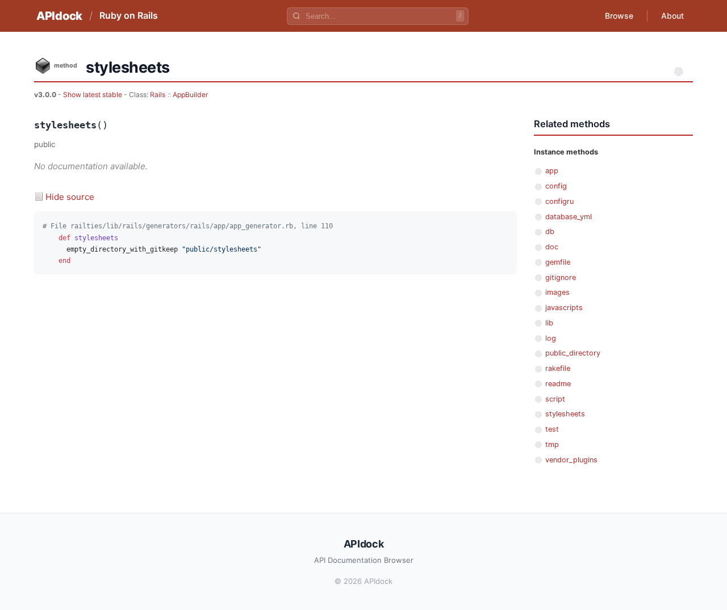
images (557, 292)
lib (549, 323)
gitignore (560, 277)
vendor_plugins (571, 460)
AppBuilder (190, 94)
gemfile (557, 262)
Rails (157, 94)
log (550, 338)
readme (558, 383)
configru (559, 201)
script (555, 399)
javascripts (564, 307)
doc (551, 247)
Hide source (69, 196)
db (549, 231)
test (552, 429)
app (551, 170)
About (672, 15)
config (556, 186)
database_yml (568, 216)
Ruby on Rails (128, 15)
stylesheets (565, 414)
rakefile (557, 368)
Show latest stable (93, 94)
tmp (552, 444)
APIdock (59, 16)
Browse (619, 15)
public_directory (572, 353)
